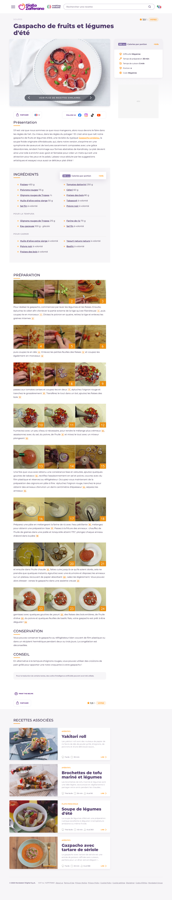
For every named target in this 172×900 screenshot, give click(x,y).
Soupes (17, 19)
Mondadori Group (155, 883)
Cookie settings (118, 883)
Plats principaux (70, 804)
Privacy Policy (93, 883)
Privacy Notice (81, 883)
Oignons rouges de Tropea (34, 195)
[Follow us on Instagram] (86, 115)
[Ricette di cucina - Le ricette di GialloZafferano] (159, 6)
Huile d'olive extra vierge (34, 200)
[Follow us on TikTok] (93, 115)
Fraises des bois (75, 195)
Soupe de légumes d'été (81, 811)
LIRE (102, 757)
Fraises (24, 184)
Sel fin (23, 206)
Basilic (70, 246)
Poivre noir (73, 206)
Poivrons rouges (29, 190)
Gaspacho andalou (89, 138)
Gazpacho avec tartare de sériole (80, 847)
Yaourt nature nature (78, 241)
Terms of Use (69, 883)
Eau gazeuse (27, 226)
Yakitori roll (74, 736)
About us (59, 883)
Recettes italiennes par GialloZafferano (39, 6)
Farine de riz (73, 221)
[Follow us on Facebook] (80, 115)
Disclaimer (130, 883)
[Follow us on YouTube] (99, 115)
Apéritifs (66, 731)
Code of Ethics (141, 883)
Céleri (70, 190)
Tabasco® (72, 200)
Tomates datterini (76, 184)
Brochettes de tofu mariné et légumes (82, 775)
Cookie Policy (106, 883)
